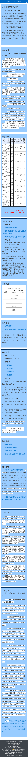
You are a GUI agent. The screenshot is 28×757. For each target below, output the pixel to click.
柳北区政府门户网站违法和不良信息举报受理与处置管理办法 (14, 750)
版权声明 (16, 741)
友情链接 (20, 741)
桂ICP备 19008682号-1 (6, 749)
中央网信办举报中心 (10, 755)
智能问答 (10, 368)
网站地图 (12, 741)
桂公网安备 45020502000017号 (20, 749)
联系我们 (7, 741)
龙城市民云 (10, 371)
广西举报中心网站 (18, 755)
